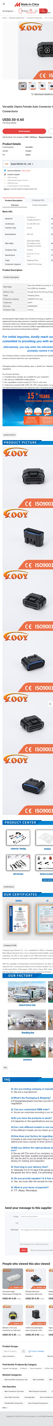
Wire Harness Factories (37, 1391)
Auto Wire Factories (11, 1397)
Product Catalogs (37, 1351)
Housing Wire (30, 1397)
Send (24, 1250)
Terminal (28, 1356)
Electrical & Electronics (16, 18)
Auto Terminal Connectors (38, 1403)
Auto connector (8, 1356)
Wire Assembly (38, 1379)
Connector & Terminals (34, 18)
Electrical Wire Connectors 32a (16, 1379)
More (4, 1407)
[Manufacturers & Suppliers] (26, 4)
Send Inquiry (24, 131)
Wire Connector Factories (14, 1391)
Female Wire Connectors (13, 1403)
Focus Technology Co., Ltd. (31, 1416)
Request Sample (45, 137)
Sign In (6, 189)
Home (4, 18)
